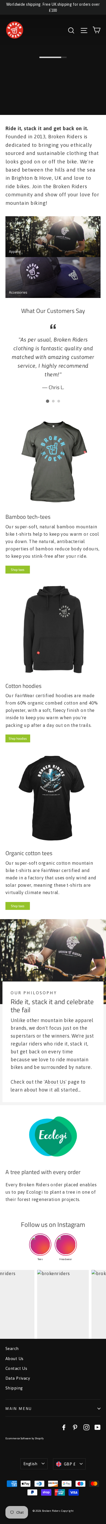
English (30, 1463)
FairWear (24, 695)
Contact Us (16, 1368)
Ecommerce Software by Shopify (24, 1438)
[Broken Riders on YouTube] (98, 1427)
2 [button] (53, 401)
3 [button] (58, 401)
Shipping (14, 1388)
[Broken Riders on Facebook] (64, 1427)
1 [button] (47, 401)
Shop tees (17, 569)
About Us (55, 1082)
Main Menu (18, 1408)
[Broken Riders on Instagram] (86, 1427)
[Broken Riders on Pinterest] (75, 1427)
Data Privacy (17, 1378)
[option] (53, 356)
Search (12, 1348)
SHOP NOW (18, 105)
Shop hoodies (18, 738)
